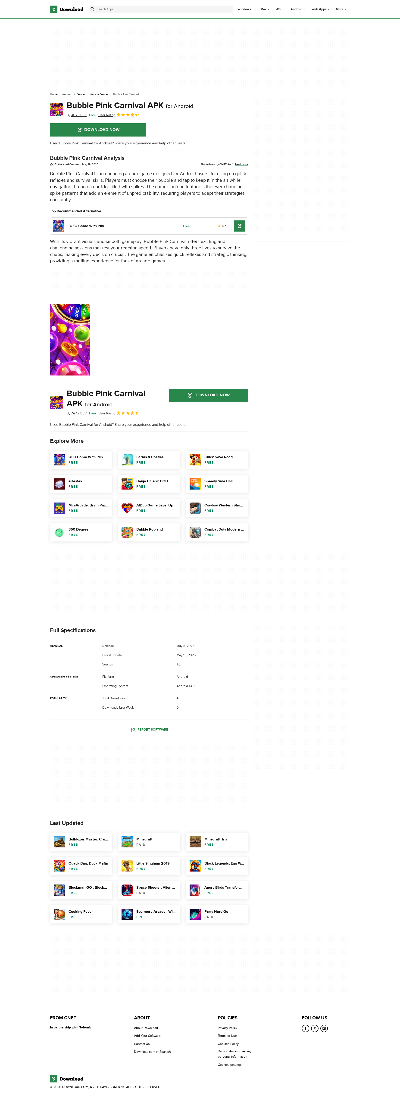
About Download (146, 1028)
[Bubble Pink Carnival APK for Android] (56, 109)
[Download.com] (66, 9)
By (77, 115)
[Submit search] (92, 9)
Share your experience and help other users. (150, 143)
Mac (263, 9)
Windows (244, 9)
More (340, 9)
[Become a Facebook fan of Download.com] (305, 1028)
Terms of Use (227, 1036)
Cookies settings (230, 1065)
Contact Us (142, 1044)
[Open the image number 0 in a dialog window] (70, 339)
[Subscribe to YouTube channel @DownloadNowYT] (324, 1028)
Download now (102, 129)
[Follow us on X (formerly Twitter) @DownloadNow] (315, 1028)
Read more (241, 164)
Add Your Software (147, 1036)
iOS (278, 9)
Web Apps (319, 9)
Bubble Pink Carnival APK (130, 105)
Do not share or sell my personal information (234, 1054)
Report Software (153, 730)
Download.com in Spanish (152, 1052)
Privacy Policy (227, 1028)
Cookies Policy (228, 1044)
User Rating (106, 115)
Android (296, 9)
